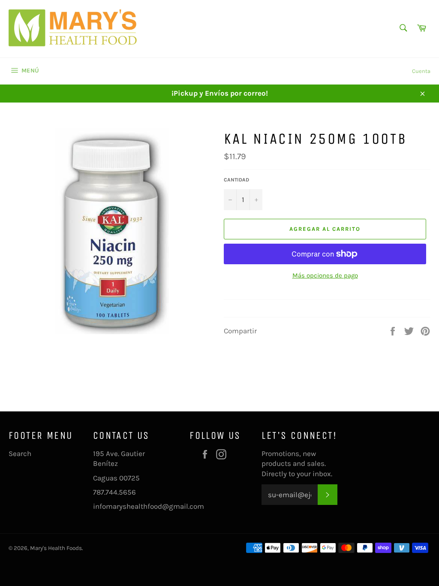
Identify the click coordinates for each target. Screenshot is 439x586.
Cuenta (421, 71)
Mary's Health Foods (56, 548)
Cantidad (236, 180)
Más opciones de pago (325, 275)
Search (20, 453)
